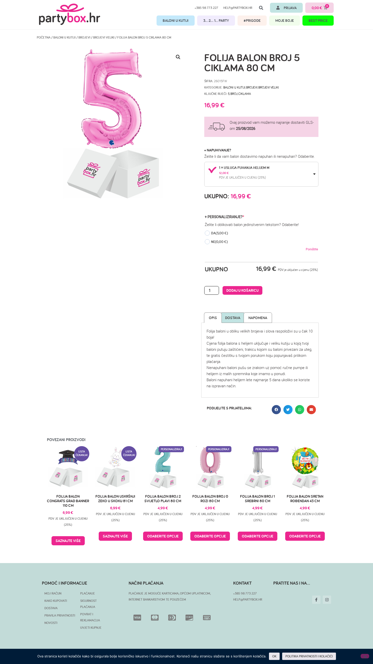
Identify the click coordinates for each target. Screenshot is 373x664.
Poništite (312, 249)
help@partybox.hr (237, 8)
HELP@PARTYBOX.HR (247, 599)
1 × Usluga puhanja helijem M (244, 167)
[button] (261, 8)
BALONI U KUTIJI (176, 20)
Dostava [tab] (232, 317)
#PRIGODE (252, 20)
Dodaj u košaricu (242, 290)
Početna (43, 37)
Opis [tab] (213, 317)
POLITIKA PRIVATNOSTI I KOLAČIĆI (309, 656)
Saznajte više (68, 540)
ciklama (244, 94)
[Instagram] (327, 600)
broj (233, 94)
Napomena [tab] (257, 317)
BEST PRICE (318, 20)
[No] (365, 656)
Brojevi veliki (103, 37)
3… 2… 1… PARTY (216, 20)
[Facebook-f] (316, 600)
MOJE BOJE (284, 20)
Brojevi (84, 37)
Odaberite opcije (163, 536)
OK (274, 656)
